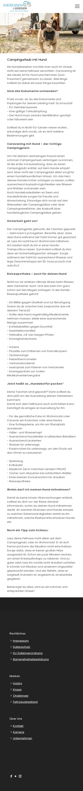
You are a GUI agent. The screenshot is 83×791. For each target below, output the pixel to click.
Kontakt (18, 726)
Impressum (21, 641)
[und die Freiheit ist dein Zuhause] (17, 6)
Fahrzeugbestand (25, 702)
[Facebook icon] (11, 776)
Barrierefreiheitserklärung (31, 659)
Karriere (18, 732)
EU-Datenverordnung (28, 653)
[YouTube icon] (15, 776)
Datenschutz (21, 647)
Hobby (17, 683)
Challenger (21, 696)
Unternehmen (22, 738)
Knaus (17, 689)
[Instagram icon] (20, 776)
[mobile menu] (77, 6)
